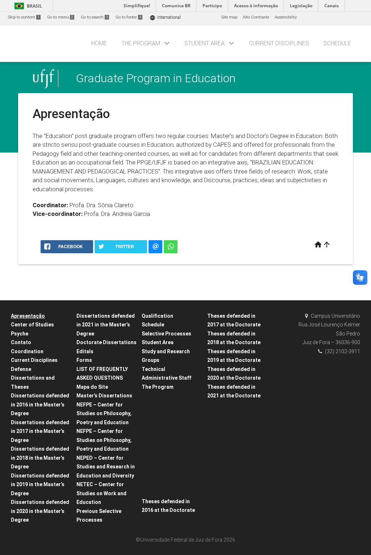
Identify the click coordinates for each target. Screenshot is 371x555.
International (165, 17)
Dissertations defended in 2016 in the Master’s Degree (40, 404)
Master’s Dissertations (104, 395)
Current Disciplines (279, 43)
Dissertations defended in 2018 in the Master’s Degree (40, 458)
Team (150, 473)
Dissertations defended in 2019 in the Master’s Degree (40, 484)
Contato (21, 342)
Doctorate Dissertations (106, 342)
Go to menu (60, 17)
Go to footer (128, 17)
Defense (21, 369)
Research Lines (159, 492)
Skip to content (23, 17)
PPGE (150, 482)
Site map (229, 17)
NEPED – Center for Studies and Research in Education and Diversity (105, 467)
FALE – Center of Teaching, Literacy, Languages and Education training (170, 425)
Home (99, 43)
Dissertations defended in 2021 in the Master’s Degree (105, 325)
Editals (84, 351)
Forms (84, 360)
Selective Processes (166, 334)
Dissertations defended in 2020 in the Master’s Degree (40, 511)
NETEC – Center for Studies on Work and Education (101, 493)
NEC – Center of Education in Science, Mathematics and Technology (172, 454)
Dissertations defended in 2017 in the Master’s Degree (40, 431)
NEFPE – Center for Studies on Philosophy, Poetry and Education (104, 413)
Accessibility (286, 17)
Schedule (337, 43)
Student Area (204, 43)
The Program (140, 43)
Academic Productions (166, 396)
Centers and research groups (172, 406)
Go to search (94, 17)
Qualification (157, 316)
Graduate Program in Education (155, 78)
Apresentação (28, 316)
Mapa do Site (92, 387)
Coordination (27, 351)
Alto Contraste (256, 17)
